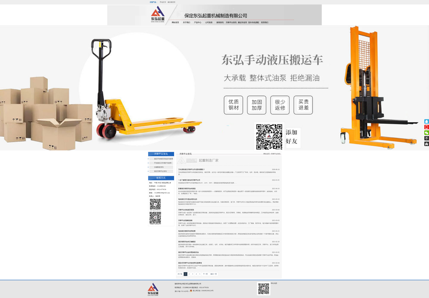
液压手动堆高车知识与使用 (163, 159)
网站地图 (274, 283)
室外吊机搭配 (253, 22)
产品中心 (197, 22)
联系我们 (264, 22)
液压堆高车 (171, 2)
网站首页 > (267, 154)
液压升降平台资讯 (160, 171)
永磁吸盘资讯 (159, 167)
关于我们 (186, 22)
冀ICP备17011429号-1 (182, 291)
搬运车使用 (242, 22)
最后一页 (213, 274)
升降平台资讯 (231, 22)
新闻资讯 (220, 22)
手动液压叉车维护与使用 (162, 163)
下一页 (205, 274)
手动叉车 (163, 2)
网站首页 (175, 22)
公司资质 (208, 22)
